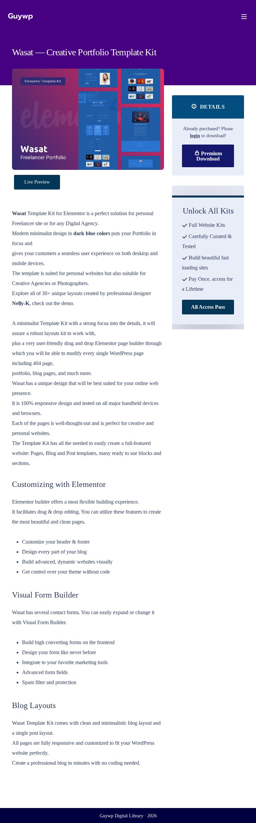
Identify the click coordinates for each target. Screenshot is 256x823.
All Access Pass (208, 307)
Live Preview (37, 182)
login (195, 135)
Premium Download (209, 156)
